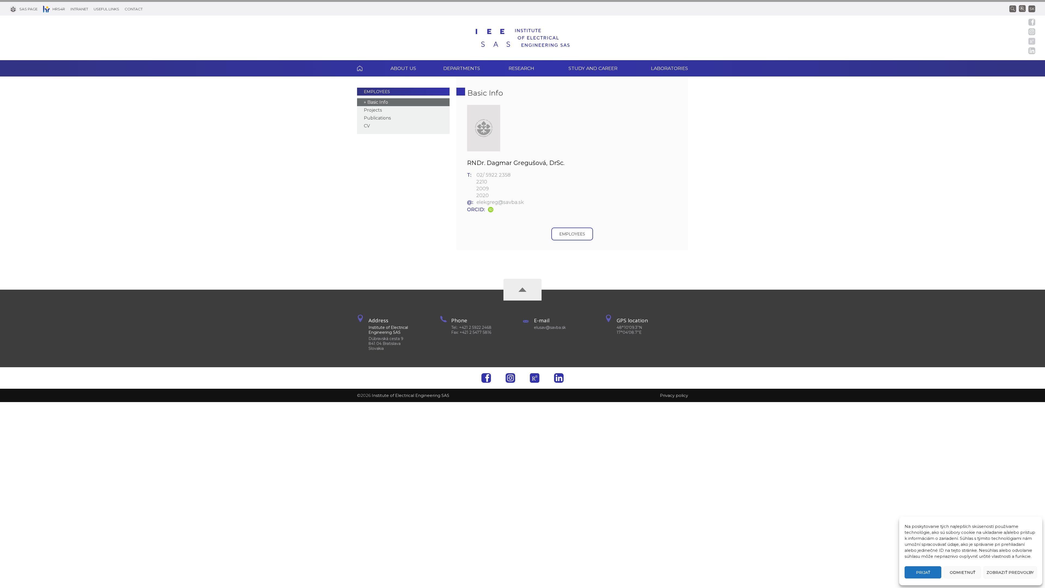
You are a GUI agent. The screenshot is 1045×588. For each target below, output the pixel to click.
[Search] (1014, 8)
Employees (377, 91)
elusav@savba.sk (550, 327)
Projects (373, 110)
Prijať (923, 572)
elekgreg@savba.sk (500, 202)
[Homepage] (522, 38)
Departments (461, 68)
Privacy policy (674, 395)
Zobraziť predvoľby (1010, 572)
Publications (377, 118)
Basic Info (377, 102)
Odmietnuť (962, 572)
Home (367, 68)
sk (1031, 9)
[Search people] (1022, 8)
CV (367, 125)
